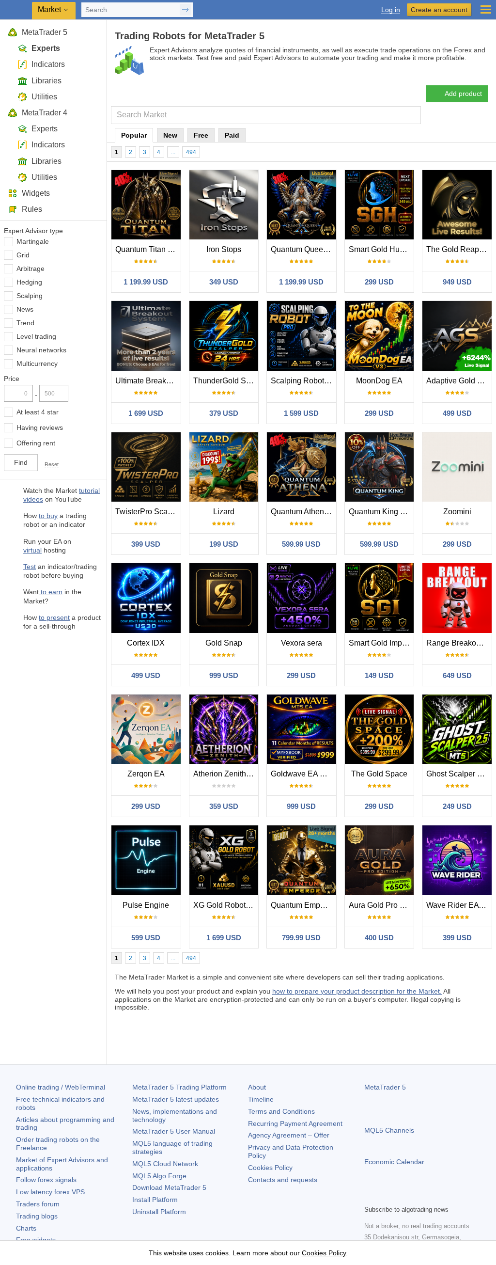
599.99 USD (301, 544)
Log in (390, 10)
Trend (25, 323)
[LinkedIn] (432, 1196)
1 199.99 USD (146, 282)
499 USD (457, 413)
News (24, 309)
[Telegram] (385, 1196)
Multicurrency (37, 363)
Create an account (439, 10)
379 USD (223, 413)
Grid (23, 255)
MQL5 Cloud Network (165, 1164)
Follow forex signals (46, 1180)
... (173, 152)
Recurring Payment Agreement (295, 1123)
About (257, 1087)
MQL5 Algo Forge (159, 1176)
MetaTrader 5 (44, 32)
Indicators (48, 64)
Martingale (32, 241)
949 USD (457, 282)
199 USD (223, 544)
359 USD (223, 806)
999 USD (223, 675)
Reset (52, 464)
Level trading (36, 336)
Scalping (29, 296)
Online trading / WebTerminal (60, 1087)
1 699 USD (145, 413)
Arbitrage (30, 268)
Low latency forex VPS (50, 1192)
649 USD (457, 675)
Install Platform (155, 1199)
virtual (32, 550)
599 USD (145, 937)
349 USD (223, 282)
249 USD (457, 806)
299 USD (379, 282)
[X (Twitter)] (401, 1196)
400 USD (379, 937)
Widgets (36, 193)
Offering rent (35, 443)
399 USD (145, 544)
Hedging (29, 282)
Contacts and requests (282, 1180)
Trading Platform (179, 1087)
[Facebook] (370, 1196)
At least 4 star (37, 412)
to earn (50, 592)
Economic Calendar (394, 1162)
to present (54, 617)
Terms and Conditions (281, 1111)
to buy (48, 516)
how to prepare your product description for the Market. (357, 991)
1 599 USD (301, 413)
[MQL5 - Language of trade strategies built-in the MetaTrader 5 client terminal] (17, 10)
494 (191, 152)
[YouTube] (416, 1196)
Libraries (46, 81)
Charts (26, 1228)
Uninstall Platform (159, 1212)
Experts (45, 48)
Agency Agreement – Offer (288, 1135)
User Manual (173, 1131)
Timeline (261, 1099)
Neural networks (41, 350)
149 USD (379, 675)
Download (169, 1187)
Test (29, 566)
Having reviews (39, 427)
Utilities (44, 97)
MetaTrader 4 (44, 113)
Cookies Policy (270, 1167)
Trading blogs (37, 1216)
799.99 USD (301, 937)
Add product (463, 93)
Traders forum (38, 1204)
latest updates (175, 1099)
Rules (32, 209)
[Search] (412, 115)
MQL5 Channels (389, 1130)
